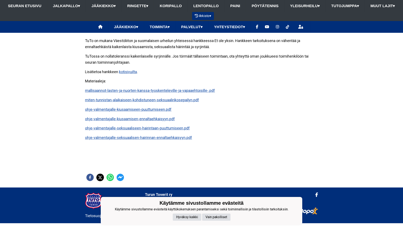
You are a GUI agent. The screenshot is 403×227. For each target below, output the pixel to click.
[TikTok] (288, 27)
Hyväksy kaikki (187, 217)
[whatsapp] (110, 177)
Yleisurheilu (305, 6)
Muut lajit (382, 6)
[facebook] (90, 177)
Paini (235, 6)
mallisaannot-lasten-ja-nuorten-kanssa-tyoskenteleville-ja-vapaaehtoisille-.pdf (150, 90)
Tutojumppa (345, 6)
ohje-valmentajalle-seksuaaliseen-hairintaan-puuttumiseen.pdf (137, 128)
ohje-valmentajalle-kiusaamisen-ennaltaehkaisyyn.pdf (130, 119)
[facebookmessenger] (120, 177)
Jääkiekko (104, 6)
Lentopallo (206, 6)
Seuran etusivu (24, 6)
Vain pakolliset (216, 217)
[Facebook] (257, 27)
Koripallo (171, 6)
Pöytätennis (265, 6)
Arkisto (205, 16)
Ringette (137, 6)
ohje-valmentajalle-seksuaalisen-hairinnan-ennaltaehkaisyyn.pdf (138, 137)
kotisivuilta (128, 72)
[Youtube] (267, 27)
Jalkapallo (66, 6)
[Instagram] (277, 27)
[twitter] (100, 177)
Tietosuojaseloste (100, 216)
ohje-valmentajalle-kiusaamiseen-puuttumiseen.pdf (128, 109)
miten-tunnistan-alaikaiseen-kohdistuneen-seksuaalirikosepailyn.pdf (142, 100)
